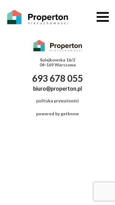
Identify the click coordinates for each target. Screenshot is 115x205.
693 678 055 (57, 78)
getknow (70, 113)
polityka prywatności (57, 100)
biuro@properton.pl (57, 88)
